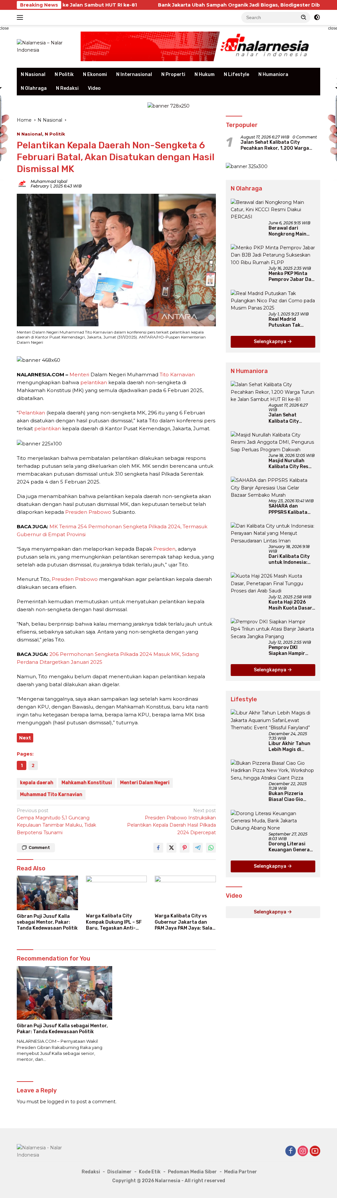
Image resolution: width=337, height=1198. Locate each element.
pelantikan (93, 382)
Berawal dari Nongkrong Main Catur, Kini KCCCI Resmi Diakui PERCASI (288, 231)
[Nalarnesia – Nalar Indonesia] (45, 46)
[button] (303, 17)
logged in (58, 1102)
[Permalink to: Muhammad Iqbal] (22, 184)
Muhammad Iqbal (49, 181)
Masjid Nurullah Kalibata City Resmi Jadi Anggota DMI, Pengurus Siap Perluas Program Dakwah (291, 464)
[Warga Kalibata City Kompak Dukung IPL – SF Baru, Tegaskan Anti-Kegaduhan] (116, 893)
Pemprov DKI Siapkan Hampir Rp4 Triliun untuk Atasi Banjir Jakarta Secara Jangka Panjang (289, 651)
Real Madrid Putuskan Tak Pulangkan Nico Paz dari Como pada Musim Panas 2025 (291, 322)
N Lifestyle (236, 74)
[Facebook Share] (158, 848)
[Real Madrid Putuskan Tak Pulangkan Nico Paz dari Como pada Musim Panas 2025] (273, 301)
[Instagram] (303, 1151)
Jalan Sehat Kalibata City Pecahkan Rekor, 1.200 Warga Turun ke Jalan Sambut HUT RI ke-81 (280, 145)
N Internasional (134, 74)
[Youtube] (315, 1151)
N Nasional (33, 74)
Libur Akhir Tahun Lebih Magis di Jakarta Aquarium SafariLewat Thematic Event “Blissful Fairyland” (291, 747)
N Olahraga (34, 88)
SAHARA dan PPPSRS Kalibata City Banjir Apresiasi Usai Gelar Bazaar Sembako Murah (292, 509)
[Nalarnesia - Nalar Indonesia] (46, 1151)
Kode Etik (150, 1172)
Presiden (76, 512)
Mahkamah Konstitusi (87, 783)
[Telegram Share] (198, 848)
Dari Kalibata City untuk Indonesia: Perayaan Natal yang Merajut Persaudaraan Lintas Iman (289, 559)
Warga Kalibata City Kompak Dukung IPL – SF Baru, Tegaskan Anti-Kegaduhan (114, 922)
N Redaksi (67, 88)
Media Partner (240, 1172)
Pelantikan (31, 413)
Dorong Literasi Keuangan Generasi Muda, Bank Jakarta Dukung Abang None (292, 847)
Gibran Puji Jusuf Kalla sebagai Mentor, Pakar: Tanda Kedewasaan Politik (47, 922)
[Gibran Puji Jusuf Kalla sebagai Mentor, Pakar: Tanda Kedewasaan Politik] (47, 893)
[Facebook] (290, 1151)
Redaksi (91, 1172)
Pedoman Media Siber (192, 1172)
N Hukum (204, 74)
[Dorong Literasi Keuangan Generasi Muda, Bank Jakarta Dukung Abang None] (273, 821)
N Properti (173, 74)
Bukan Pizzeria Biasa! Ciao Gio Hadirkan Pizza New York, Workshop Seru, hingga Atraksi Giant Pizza (291, 797)
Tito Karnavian (177, 374)
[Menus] (21, 17)
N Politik (64, 74)
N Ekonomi (95, 74)
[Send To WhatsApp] (211, 848)
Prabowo (100, 512)
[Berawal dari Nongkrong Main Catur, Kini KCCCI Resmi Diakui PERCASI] (273, 210)
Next (25, 738)
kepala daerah (36, 783)
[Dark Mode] (317, 17)
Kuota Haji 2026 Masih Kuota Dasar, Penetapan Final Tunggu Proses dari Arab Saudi (291, 605)
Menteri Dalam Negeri (144, 783)
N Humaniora (273, 74)
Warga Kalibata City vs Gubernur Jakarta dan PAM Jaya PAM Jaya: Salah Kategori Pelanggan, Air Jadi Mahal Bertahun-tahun (185, 922)
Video (94, 88)
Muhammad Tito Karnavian (51, 794)
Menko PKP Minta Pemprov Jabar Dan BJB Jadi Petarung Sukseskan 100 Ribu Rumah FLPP (292, 277)
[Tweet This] (171, 848)
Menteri (79, 374)
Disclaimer (119, 1172)
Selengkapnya (270, 341)
